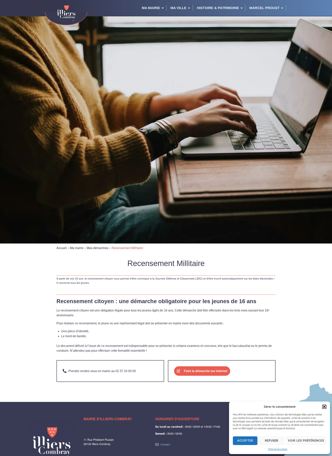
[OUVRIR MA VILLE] (189, 7)
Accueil (61, 248)
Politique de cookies (277, 449)
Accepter (245, 440)
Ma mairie (76, 248)
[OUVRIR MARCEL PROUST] (282, 7)
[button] (324, 407)
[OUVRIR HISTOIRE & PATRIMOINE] (241, 7)
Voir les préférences (306, 440)
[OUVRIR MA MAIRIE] (162, 7)
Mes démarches (97, 248)
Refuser (271, 440)
